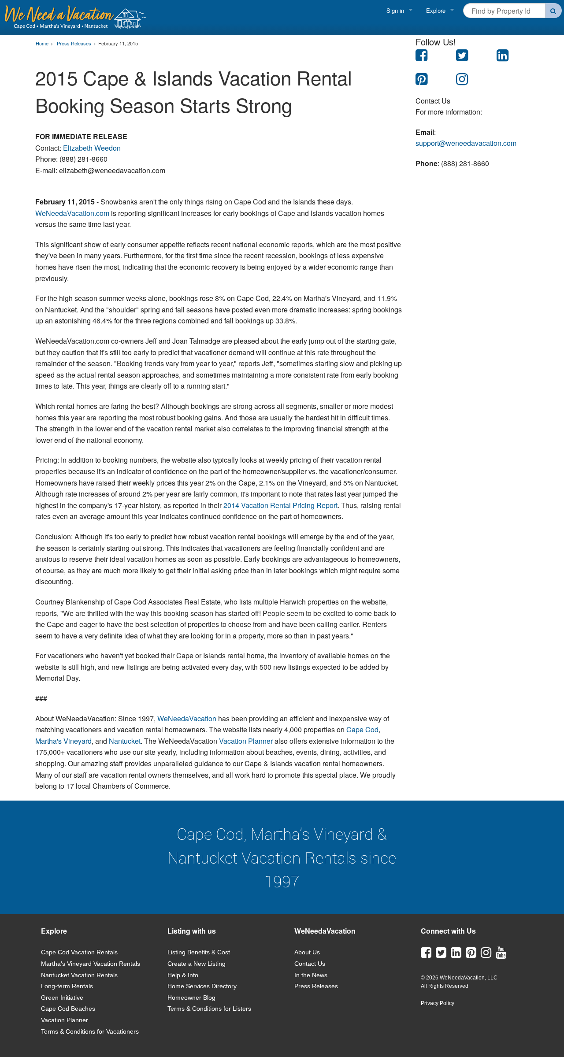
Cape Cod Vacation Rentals (79, 952)
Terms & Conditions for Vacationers (90, 1031)
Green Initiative (62, 997)
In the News (310, 975)
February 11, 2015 (118, 43)
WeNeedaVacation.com (72, 213)
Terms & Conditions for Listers (209, 1008)
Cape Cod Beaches (68, 1008)
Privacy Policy (437, 1003)
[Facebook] (426, 954)
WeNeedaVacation (186, 718)
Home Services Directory (202, 986)
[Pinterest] (471, 954)
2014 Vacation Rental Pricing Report (280, 505)
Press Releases (316, 986)
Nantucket (125, 741)
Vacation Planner (246, 741)
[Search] (553, 10)
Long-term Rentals (67, 986)
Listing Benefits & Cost (198, 952)
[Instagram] (486, 954)
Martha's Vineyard (63, 741)
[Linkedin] (456, 954)
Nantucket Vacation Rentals (79, 975)
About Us (307, 952)
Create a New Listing (196, 963)
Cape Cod (362, 729)
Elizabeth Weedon (92, 148)
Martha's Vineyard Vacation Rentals (90, 963)
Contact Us (309, 963)
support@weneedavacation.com (466, 143)
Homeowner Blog (191, 997)
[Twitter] (441, 954)
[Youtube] (501, 954)
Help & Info (182, 975)
